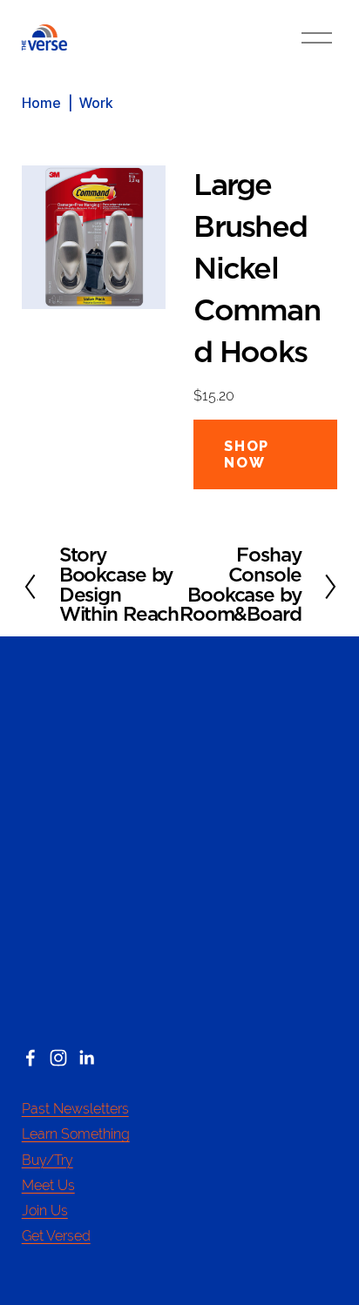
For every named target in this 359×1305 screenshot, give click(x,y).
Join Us (45, 1210)
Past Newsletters (75, 1108)
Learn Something (76, 1134)
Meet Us (48, 1185)
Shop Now (246, 454)
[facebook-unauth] (30, 1057)
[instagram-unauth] (58, 1057)
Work (95, 103)
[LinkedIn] (86, 1057)
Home (41, 103)
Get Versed (56, 1236)
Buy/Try (47, 1160)
